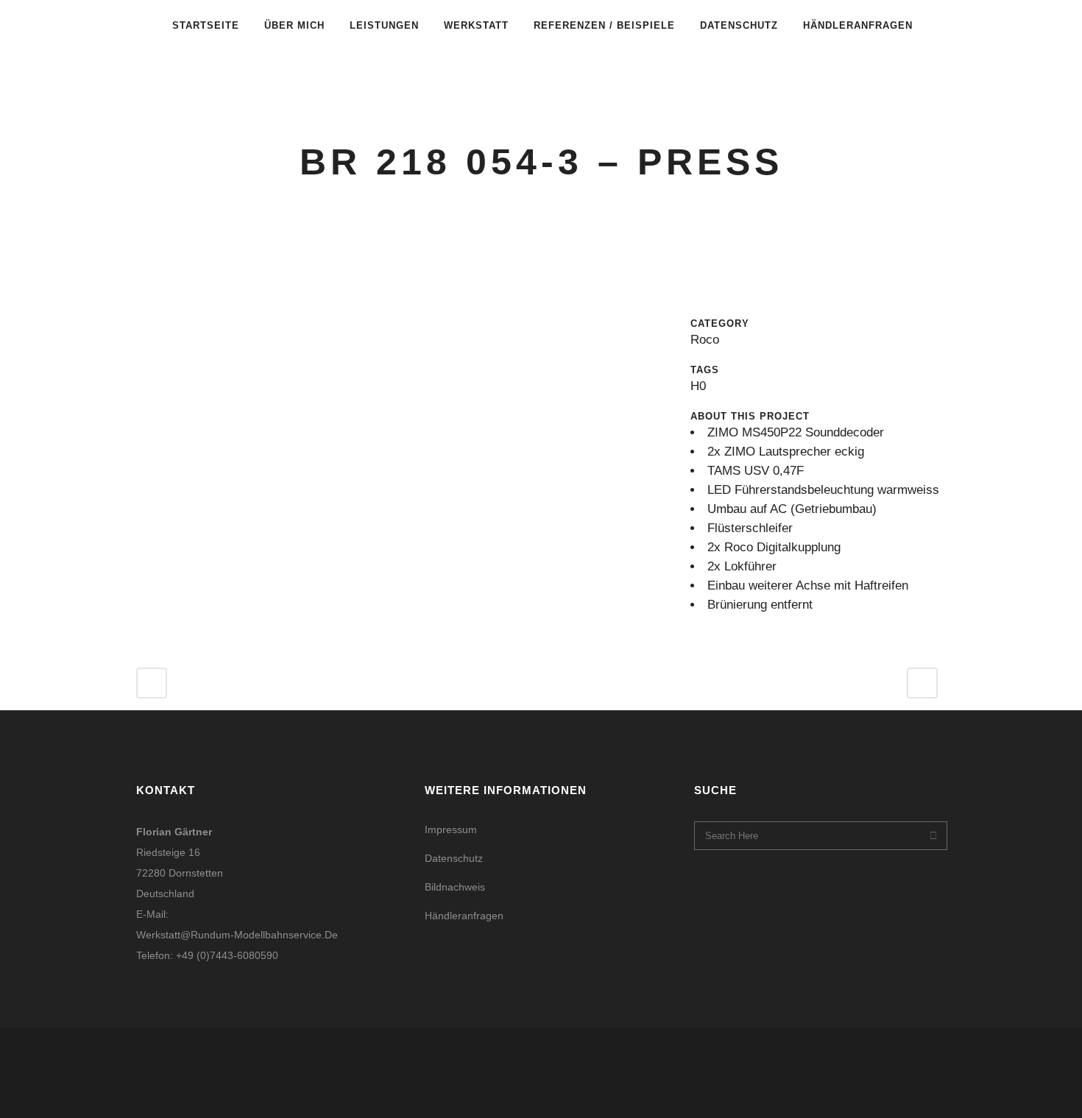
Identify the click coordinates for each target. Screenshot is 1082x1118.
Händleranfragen (464, 915)
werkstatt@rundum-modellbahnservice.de (237, 935)
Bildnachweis (455, 887)
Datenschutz (454, 858)
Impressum (451, 829)
